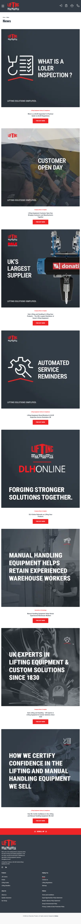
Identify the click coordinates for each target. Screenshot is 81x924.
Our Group (4, 900)
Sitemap (44, 885)
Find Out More (40, 121)
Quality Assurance (6, 898)
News (43, 876)
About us (4, 895)
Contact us (45, 879)
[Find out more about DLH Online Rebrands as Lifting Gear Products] (40, 468)
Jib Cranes (4, 876)
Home (4, 17)
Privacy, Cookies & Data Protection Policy (53, 906)
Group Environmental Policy (49, 903)
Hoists (3, 879)
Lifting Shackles (6, 885)
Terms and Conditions (48, 895)
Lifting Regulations (47, 882)
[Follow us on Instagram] (2, 867)
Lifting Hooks (5, 882)
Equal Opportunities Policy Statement (52, 898)
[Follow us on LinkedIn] (6, 867)
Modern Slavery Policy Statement (51, 900)
